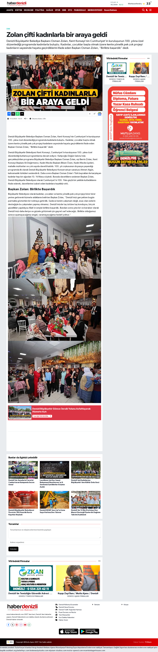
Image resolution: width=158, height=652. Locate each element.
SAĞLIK (49, 10)
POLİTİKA (39, 10)
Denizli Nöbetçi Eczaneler (68, 604)
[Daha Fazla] (22, 114)
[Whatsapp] (29, 625)
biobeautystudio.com (39, 651)
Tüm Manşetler (64, 615)
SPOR (57, 10)
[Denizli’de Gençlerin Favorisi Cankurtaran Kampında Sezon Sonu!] (23, 470)
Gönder (13, 549)
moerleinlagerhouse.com (94, 651)
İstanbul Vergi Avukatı (34, 648)
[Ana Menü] (150, 10)
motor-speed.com (75, 651)
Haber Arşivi (63, 620)
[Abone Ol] (100, 114)
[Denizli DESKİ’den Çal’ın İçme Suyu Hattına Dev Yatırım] (54, 500)
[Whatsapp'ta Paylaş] (18, 114)
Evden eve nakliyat (94, 648)
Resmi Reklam (110, 10)
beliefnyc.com (23, 651)
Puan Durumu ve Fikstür (67, 612)
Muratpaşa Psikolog (64, 648)
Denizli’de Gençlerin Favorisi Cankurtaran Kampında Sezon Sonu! (21, 482)
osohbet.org (11, 651)
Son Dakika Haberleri (66, 617)
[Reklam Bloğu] (128, 113)
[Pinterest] (17, 625)
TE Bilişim (148, 642)
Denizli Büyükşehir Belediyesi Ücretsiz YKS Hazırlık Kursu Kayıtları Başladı (21, 512)
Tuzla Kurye (19, 648)
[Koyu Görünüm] (146, 10)
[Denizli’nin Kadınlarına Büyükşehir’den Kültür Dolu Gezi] (86, 470)
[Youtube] (25, 625)
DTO (70, 10)
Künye (126, 604)
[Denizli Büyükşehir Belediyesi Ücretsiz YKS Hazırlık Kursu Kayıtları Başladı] (23, 500)
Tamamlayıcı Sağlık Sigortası (115, 648)
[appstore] (68, 631)
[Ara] (143, 10)
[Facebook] (8, 625)
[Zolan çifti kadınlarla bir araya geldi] (54, 83)
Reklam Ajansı (49, 648)
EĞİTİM (18, 10)
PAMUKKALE (80, 10)
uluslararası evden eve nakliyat (140, 648)
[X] (12, 625)
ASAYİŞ (9, 10)
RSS (11, 642)
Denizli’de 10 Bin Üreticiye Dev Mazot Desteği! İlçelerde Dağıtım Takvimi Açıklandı (85, 512)
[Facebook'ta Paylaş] (9, 114)
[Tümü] (99, 561)
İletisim (97, 604)
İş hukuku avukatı (7, 648)
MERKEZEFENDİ (95, 10)
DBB (64, 10)
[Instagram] (21, 625)
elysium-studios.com (58, 651)
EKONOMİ (28, 10)
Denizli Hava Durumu (66, 607)
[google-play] (89, 631)
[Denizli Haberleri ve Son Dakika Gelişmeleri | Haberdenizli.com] (16, 3)
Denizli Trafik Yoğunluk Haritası (70, 610)
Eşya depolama (79, 648)
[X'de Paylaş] (13, 114)
